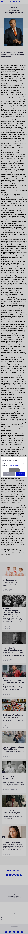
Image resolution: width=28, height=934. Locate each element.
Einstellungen (9, 474)
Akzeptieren (21, 474)
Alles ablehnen (14, 470)
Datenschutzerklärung (14, 465)
